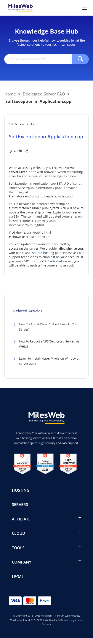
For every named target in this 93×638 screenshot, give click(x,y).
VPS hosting (32, 261)
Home (10, 94)
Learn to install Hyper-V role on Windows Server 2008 (45, 361)
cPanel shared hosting (38, 253)
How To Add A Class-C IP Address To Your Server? (46, 327)
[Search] (80, 59)
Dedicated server (59, 261)
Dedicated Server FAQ (44, 94)
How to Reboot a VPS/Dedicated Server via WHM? (46, 344)
